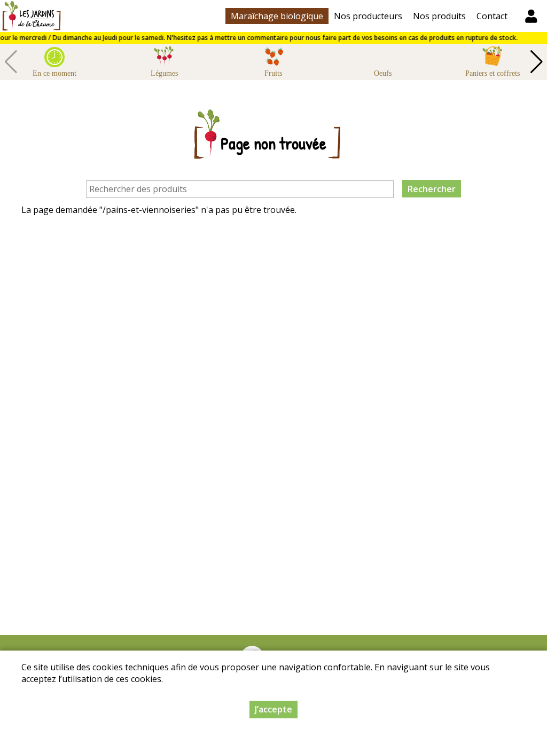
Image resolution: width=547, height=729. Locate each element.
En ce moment (54, 73)
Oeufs (383, 73)
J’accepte (273, 709)
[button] (536, 62)
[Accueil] (31, 16)
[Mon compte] (531, 16)
